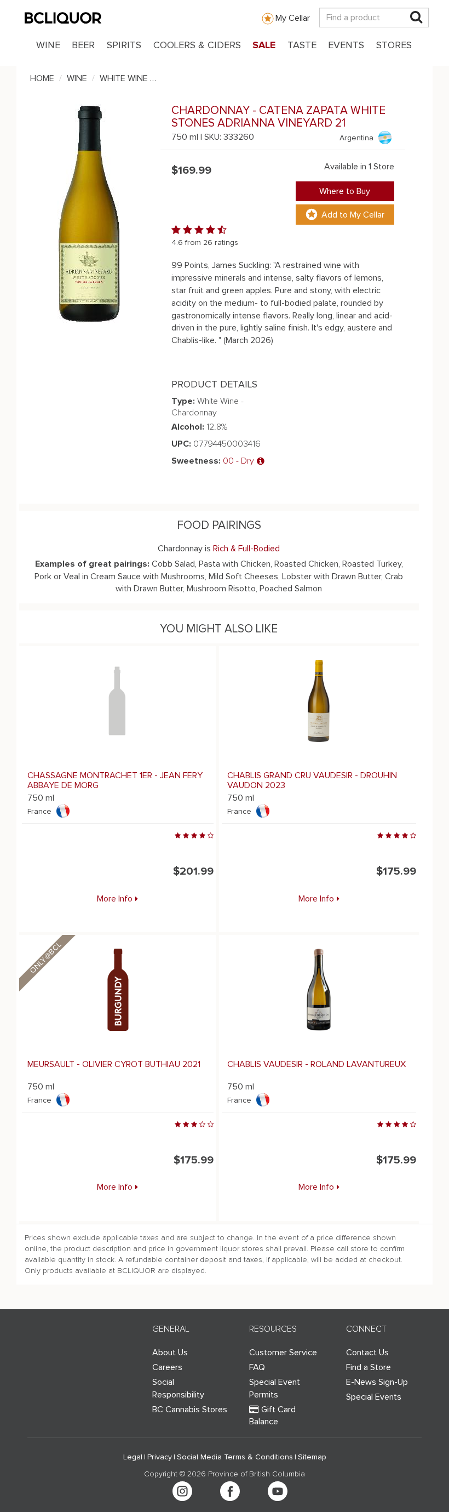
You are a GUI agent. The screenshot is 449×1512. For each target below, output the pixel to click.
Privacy (159, 1457)
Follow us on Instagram (182, 1491)
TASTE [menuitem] (301, 45)
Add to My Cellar (352, 214)
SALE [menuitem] (263, 45)
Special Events (373, 1397)
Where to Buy (344, 191)
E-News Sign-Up (377, 1382)
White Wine (124, 78)
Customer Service (283, 1352)
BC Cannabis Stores (189, 1409)
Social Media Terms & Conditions (235, 1457)
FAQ (257, 1367)
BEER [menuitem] (83, 45)
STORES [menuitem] (394, 45)
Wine (77, 78)
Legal (132, 1457)
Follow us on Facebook (230, 1491)
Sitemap (312, 1457)
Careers (167, 1367)
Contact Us (367, 1352)
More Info (115, 898)
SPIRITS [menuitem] (124, 45)
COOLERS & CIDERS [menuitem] (197, 45)
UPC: (181, 444)
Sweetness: (196, 461)
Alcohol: (187, 427)
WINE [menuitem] (48, 45)
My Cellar (292, 18)
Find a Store (368, 1367)
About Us (170, 1352)
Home (42, 78)
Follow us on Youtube (278, 1491)
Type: (183, 401)
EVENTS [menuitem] (346, 45)
